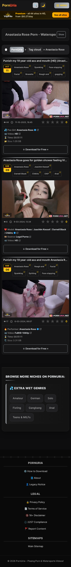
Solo (50, 398)
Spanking (38, 67)
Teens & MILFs (22, 417)
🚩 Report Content (35, 528)
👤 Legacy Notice (35, 484)
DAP (47, 174)
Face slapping (55, 67)
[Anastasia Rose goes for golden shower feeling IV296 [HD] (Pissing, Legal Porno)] (35, 199)
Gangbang (35, 407)
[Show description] (12, 122)
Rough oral (44, 74)
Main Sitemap (35, 546)
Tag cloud (35, 49)
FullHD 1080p (22, 333)
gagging (59, 74)
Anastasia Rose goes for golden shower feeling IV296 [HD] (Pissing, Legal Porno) (35, 160)
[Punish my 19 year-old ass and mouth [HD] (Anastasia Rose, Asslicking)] (35, 99)
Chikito (35, 174)
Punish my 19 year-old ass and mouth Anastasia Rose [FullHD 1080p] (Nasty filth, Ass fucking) (35, 259)
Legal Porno (22, 236)
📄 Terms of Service (35, 508)
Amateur (18, 398)
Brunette (29, 74)
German (35, 398)
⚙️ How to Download (35, 471)
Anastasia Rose (21, 67)
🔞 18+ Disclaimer (35, 515)
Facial (17, 74)
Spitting (32, 273)
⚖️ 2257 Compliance (35, 522)
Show (61, 34)
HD (16, 133)
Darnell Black (20, 174)
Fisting (17, 407)
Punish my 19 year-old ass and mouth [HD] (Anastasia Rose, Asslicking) (35, 60)
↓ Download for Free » (35, 149)
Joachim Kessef (41, 167)
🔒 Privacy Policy (35, 502)
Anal (57, 174)
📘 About (35, 477)
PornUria (16, 49)
